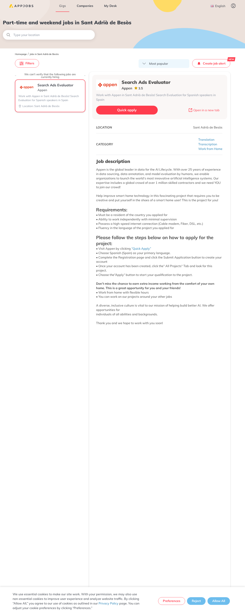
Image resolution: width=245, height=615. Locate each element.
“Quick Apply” (141, 248)
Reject (196, 601)
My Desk (110, 6)
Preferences (171, 601)
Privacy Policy (108, 603)
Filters (29, 63)
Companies (85, 6)
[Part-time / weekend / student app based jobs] (21, 6)
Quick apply (127, 110)
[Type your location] (49, 35)
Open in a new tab (206, 110)
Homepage (21, 54)
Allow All (218, 601)
